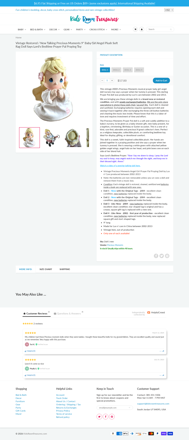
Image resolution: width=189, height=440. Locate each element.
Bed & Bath (36, 29)
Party (79, 29)
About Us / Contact (65, 401)
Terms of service (64, 413)
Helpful (30, 351)
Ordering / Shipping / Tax (68, 404)
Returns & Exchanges (66, 407)
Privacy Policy (63, 410)
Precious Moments (115, 245)
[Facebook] (105, 416)
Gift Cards (21, 410)
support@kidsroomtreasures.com (153, 403)
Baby (21, 29)
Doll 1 (105, 70)
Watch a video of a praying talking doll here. (120, 165)
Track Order (62, 398)
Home (18, 37)
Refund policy (62, 417)
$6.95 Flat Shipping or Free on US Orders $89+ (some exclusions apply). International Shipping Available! (94, 3)
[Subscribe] (129, 407)
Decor (53, 29)
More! (114, 29)
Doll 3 (128, 70)
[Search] (171, 29)
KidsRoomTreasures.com (35, 433)
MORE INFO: (25, 269)
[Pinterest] (112, 416)
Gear (66, 29)
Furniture (20, 401)
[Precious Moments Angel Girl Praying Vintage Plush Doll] (54, 89)
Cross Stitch (97, 29)
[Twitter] (99, 416)
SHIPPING (65, 269)
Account (60, 395)
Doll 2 (116, 70)
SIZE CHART (46, 269)
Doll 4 (139, 70)
